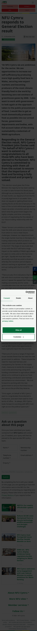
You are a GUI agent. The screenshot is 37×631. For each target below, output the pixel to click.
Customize (17, 337)
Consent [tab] (7, 298)
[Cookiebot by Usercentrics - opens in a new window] (26, 292)
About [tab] (30, 298)
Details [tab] (18, 298)
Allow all (18, 330)
